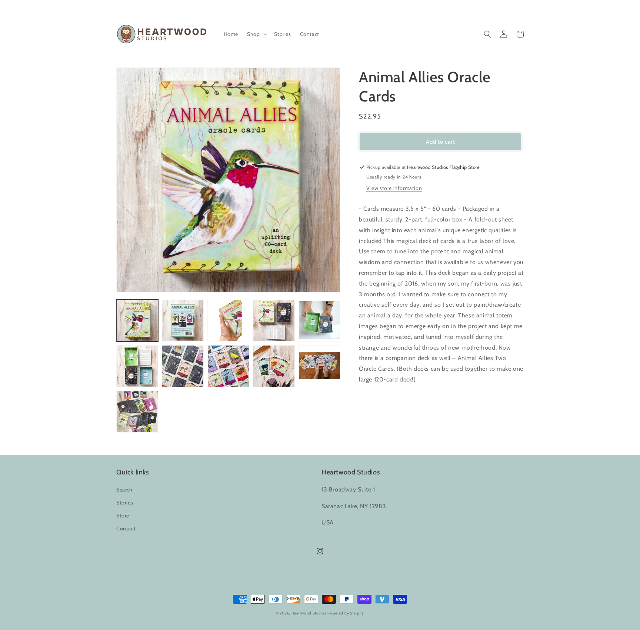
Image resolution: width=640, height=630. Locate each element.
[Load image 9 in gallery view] (274, 366)
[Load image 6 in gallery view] (137, 366)
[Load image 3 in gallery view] (228, 320)
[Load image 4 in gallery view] (274, 320)
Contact (126, 528)
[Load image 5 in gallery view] (319, 320)
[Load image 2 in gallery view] (183, 320)
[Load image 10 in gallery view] (319, 366)
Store (122, 515)
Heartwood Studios (308, 613)
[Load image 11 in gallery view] (137, 412)
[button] (256, 34)
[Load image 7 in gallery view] (183, 366)
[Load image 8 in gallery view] (228, 366)
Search (124, 489)
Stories (124, 502)
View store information (394, 188)
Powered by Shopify (345, 613)
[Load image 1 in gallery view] (137, 320)
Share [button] (374, 399)
